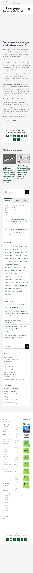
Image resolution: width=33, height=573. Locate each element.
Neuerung (14, 270)
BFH (27, 252)
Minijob (7, 270)
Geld (10, 261)
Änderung (19, 291)
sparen (17, 276)
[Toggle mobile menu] (29, 9)
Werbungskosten (9, 291)
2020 (6, 246)
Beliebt (7, 201)
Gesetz (16, 261)
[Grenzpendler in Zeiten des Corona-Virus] (7, 206)
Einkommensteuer (15, 258)
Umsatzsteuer (23, 285)
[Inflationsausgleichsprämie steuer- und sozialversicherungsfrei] (7, 229)
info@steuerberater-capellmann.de (14, 379)
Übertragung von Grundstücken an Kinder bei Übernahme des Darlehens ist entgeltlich (16, 313)
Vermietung (8, 288)
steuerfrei (18, 282)
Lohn (14, 267)
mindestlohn (21, 267)
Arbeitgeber (8, 249)
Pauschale (7, 273)
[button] (4, 169)
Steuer (23, 276)
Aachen (16, 246)
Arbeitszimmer (9, 252)
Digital (6, 258)
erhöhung (25, 258)
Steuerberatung (19, 279)
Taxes (15, 285)
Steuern (25, 282)
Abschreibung (24, 246)
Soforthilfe (15, 273)
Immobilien (8, 267)
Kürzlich (16, 201)
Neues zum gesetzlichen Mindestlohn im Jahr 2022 (19, 220)
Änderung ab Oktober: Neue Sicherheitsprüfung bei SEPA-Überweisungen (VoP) (16, 329)
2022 (11, 246)
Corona (25, 255)
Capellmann (17, 255)
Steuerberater (8, 279)
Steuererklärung (9, 282)
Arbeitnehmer (17, 249)
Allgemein (13, 120)
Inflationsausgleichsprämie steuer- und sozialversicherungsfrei (19, 230)
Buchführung (8, 255)
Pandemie (21, 270)
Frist (6, 261)
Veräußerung (17, 288)
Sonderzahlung (9, 276)
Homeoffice (17, 264)
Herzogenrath (24, 261)
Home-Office (8, 264)
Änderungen (8, 294)
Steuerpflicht (8, 285)
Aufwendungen (19, 252)
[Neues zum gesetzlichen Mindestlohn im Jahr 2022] (7, 220)
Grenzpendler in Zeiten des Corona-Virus (19, 206)
